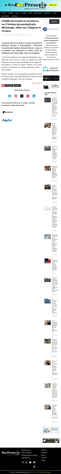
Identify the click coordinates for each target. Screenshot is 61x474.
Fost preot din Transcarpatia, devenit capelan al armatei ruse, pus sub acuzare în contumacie (54, 368)
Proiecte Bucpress (26, 452)
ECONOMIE (10, 13)
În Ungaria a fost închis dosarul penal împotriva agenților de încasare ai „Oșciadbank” (55, 411)
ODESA (55, 13)
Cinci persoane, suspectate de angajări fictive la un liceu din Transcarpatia (55, 326)
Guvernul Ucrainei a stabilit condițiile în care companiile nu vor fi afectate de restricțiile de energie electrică (55, 390)
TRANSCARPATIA (5, 16)
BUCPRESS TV (47, 13)
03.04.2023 (6, 34)
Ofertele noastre (26, 450)
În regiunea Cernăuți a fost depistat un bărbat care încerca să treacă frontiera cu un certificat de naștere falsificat (55, 243)
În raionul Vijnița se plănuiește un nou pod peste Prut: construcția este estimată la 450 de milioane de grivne (55, 284)
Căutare (54, 21)
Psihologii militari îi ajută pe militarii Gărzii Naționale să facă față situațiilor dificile (54, 172)
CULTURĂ (24, 13)
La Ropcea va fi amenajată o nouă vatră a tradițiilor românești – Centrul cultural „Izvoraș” (54, 152)
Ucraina (17, 85)
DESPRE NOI (14, 16)
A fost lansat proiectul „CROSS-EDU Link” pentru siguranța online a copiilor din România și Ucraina (54, 131)
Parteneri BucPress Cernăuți (29, 455)
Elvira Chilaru (15, 34)
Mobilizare (9, 85)
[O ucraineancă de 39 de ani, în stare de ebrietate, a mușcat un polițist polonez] (47, 262)
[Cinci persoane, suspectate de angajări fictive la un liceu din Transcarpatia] (47, 324)
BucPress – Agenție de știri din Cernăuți (20, 472)
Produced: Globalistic (46, 472)
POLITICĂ (3, 13)
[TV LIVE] (12, 5)
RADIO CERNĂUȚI (38, 13)
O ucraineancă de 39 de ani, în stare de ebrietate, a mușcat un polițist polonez (55, 264)
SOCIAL (17, 13)
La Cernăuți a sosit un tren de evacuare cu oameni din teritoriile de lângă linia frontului (54, 306)
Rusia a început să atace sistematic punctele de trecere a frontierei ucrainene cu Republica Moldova (55, 191)
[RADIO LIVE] (43, 6)
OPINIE (30, 13)
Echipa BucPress (25, 457)
